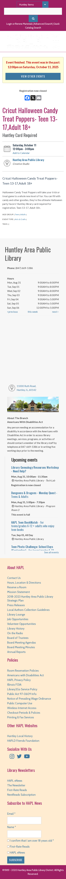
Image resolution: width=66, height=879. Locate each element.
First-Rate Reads (17, 790)
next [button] (55, 311)
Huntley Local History (20, 736)
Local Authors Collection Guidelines (28, 609)
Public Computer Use (19, 703)
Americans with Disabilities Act (25, 675)
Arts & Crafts (20, 219)
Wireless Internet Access (21, 708)
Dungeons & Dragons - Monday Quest (34, 495)
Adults (23, 214)
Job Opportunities (17, 619)
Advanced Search (43, 23)
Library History (16, 628)
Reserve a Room (16, 587)
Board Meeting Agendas (21, 642)
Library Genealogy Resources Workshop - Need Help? (35, 469)
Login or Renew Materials (19, 23)
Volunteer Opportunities (21, 623)
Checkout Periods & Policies (23, 712)
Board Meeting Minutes (21, 647)
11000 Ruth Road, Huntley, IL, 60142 (26, 388)
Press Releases (16, 605)
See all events (51, 552)
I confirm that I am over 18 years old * (31, 840)
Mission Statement (18, 592)
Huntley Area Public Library (28, 160)
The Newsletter (16, 785)
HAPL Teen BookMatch (32, 526)
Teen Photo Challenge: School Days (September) (32, 548)
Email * (11, 813)
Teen (17, 214)
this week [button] (33, 311)
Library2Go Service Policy (22, 689)
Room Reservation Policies (23, 670)
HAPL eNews (14, 780)
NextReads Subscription (21, 794)
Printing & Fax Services (20, 717)
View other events (33, 76)
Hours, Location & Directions (24, 582)
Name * (11, 827)
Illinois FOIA (14, 684)
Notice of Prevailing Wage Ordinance (29, 698)
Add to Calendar (21, 152)
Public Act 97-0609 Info (22, 694)
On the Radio (15, 633)
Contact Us (14, 578)
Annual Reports (16, 652)
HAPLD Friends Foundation (23, 740)
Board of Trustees (18, 638)
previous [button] (13, 311)
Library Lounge (16, 614)
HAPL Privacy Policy (19, 680)
